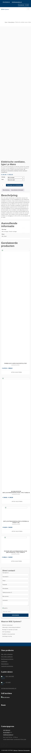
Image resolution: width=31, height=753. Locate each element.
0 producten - (23, 5)
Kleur (3, 179)
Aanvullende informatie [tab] (17, 190)
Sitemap (15, 750)
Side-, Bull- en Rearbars (7, 654)
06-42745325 (6, 732)
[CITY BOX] (3, 684)
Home (6, 22)
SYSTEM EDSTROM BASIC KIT (8, 688)
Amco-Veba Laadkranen (7, 656)
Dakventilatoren (5, 663)
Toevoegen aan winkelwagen (14, 185)
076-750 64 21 (6, 2)
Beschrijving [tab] (6, 190)
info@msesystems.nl (17, 2)
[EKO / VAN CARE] (3, 678)
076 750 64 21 (6, 730)
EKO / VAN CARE (10, 676)
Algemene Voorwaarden (24, 750)
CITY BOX (8, 682)
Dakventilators (11, 22)
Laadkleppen (4, 661)
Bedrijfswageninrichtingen (7, 659)
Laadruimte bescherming (7, 666)
